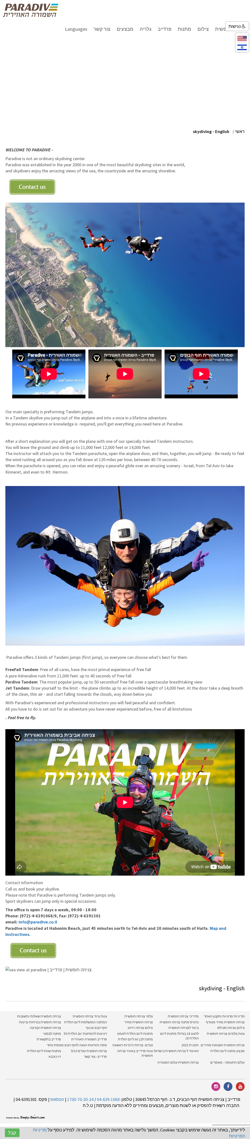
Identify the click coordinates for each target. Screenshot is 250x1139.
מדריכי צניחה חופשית (183, 1016)
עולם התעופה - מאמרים (227, 1062)
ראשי (240, 131)
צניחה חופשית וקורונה (45, 1027)
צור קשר (102, 29)
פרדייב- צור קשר (95, 1056)
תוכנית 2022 (190, 1045)
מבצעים (125, 29)
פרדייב (164, 29)
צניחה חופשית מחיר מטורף (225, 1022)
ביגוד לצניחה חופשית (183, 1027)
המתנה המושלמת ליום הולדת (85, 1022)
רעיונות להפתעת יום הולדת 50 (85, 1033)
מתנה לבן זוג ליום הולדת (135, 1039)
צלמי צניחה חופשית (139, 1016)
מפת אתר (54, 1045)
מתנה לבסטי (52, 1033)
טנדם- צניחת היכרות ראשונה (132, 1045)
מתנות (184, 29)
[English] (242, 38)
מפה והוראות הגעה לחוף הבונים (84, 1045)
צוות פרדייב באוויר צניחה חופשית (135, 1053)
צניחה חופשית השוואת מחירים (223, 1045)
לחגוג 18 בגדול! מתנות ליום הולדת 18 (179, 1036)
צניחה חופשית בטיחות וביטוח (40, 1022)
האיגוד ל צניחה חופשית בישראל (176, 1051)
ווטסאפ (57, 1099)
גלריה (145, 29)
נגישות (235, 26)
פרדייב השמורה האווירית (89, 1039)
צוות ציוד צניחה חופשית (90, 1016)
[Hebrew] (242, 47)
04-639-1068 (108, 1099)
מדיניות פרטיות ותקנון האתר (224, 1016)
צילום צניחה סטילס (231, 1027)
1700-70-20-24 (80, 1099)
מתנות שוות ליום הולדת (44, 1051)
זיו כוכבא (55, 1056)
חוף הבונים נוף (96, 1027)
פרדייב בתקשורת (49, 1039)
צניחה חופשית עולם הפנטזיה (178, 1062)
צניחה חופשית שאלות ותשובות (39, 1016)
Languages (76, 29)
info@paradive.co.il (38, 922)
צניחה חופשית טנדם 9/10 (89, 1051)
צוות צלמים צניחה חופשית (226, 1033)
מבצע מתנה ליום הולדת (227, 1051)
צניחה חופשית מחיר (138, 1022)
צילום (203, 29)
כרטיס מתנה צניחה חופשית (179, 1022)
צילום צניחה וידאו (140, 1027)
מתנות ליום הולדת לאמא (135, 1033)
